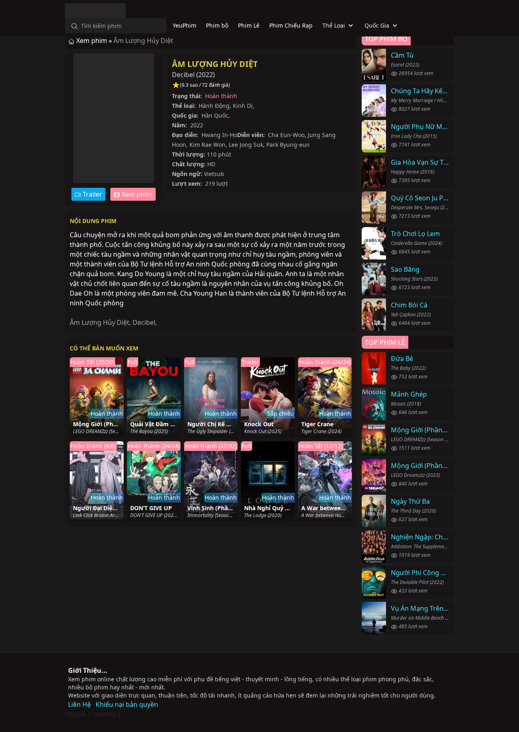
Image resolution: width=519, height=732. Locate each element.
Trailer (91, 194)
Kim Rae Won (207, 144)
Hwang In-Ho (219, 135)
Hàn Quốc (215, 115)
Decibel (144, 322)
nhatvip (104, 714)
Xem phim (136, 194)
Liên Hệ (79, 704)
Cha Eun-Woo (286, 135)
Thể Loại (333, 25)
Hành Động (214, 105)
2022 (205, 74)
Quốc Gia (377, 25)
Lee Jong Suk (246, 144)
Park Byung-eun (288, 144)
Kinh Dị (243, 105)
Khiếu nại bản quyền (127, 704)
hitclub (75, 714)
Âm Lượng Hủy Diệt (215, 63)
